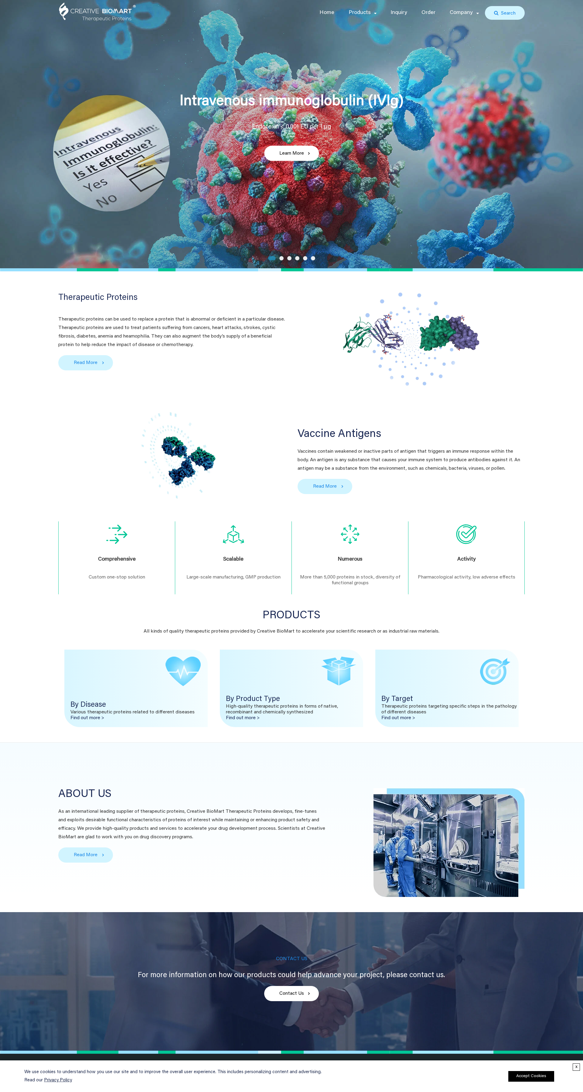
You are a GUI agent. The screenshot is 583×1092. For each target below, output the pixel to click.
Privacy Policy (58, 1080)
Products (360, 12)
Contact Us (291, 993)
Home (326, 12)
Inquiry (398, 12)
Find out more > (87, 718)
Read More (85, 362)
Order (428, 12)
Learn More (291, 153)
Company (461, 12)
